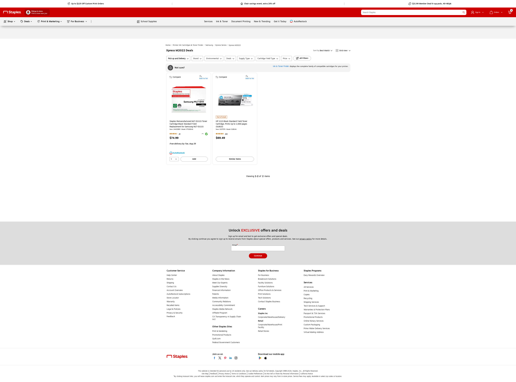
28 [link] (179, 134)
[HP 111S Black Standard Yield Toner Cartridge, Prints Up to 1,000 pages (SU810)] (235, 99)
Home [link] (168, 45)
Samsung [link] (209, 45)
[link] (85, 3)
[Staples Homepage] (12, 12)
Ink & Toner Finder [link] (281, 66)
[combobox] (413, 12)
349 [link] (226, 134)
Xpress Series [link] (220, 45)
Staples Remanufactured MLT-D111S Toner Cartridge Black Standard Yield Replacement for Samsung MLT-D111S (188, 124)
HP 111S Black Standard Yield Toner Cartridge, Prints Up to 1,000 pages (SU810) (231, 124)
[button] (464, 12)
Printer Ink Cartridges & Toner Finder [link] (188, 45)
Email (234, 245)
